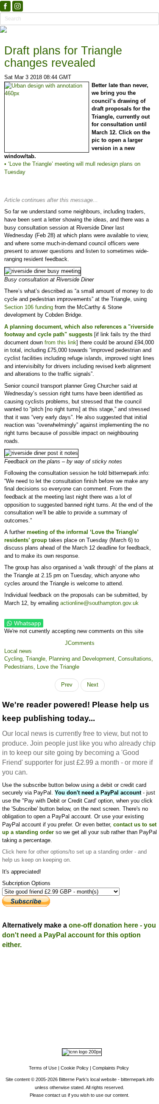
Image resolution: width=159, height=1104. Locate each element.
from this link (60, 342)
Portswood (14, 993)
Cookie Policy (75, 1067)
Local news (18, 651)
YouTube (62, 1032)
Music (78, 1012)
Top (79, 958)
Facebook (51, 1024)
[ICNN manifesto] (80, 1053)
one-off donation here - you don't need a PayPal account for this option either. (79, 935)
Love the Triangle (58, 667)
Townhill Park (65, 993)
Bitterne (125, 993)
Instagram (80, 1024)
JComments (80, 643)
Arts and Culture (50, 1012)
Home (17, 969)
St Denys (38, 993)
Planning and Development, (83, 659)
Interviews (98, 1012)
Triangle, (37, 659)
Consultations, (135, 659)
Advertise (40, 969)
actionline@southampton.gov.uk (99, 603)
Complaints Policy (110, 1067)
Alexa (101, 1032)
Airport (119, 1012)
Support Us (70, 969)
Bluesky (107, 1024)
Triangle (84, 1001)
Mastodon (134, 1024)
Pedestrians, (20, 667)
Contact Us (102, 969)
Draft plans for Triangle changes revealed (63, 57)
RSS (83, 1032)
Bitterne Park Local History (74, 977)
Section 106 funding (28, 307)
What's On (124, 977)
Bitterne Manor (98, 993)
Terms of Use (43, 1067)
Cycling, (15, 659)
